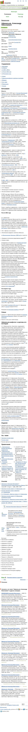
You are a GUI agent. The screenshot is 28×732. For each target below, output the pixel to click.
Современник (5, 112)
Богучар (10, 39)
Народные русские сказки (7, 438)
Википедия (14, 11)
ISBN (8, 528)
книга (17, 527)
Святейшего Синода (11, 204)
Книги (7, 16)
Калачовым (11, 144)
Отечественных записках (19, 112)
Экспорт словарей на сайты (5, 709)
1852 (16, 164)
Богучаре (18, 93)
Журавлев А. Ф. (19, 461)
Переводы (20, 14)
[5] (24, 342)
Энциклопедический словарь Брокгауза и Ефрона (13, 485)
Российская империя (13, 48)
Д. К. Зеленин (19, 374)
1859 (11, 174)
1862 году (4, 219)
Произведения (9, 55)
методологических (12, 371)
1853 (13, 169)
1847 (9, 112)
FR (26, 1)
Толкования (7, 14)
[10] (20, 415)
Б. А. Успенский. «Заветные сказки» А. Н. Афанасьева (14, 494)
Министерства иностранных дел (12, 123)
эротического (4, 301)
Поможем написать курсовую (14, 577)
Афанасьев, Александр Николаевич (9, 483)
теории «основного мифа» (13, 415)
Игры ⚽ (20, 16)
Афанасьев (11, 32)
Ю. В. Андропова (10, 286)
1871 (20, 42)
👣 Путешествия (3, 707)
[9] (7, 403)
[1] (8, 104)
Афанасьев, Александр (7, 689)
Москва (10, 46)
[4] (23, 309)
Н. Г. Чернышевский (6, 360)
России (24, 301)
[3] (14, 285)
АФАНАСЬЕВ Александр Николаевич (10, 593)
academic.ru (5, 2)
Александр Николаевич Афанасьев (13, 506)
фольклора (13, 59)
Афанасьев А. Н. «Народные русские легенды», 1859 (14, 499)
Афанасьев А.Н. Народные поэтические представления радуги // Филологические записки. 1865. (7, 454)
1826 (15, 37)
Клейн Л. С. (18, 472)
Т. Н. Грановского (23, 108)
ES (23, 1)
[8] (5, 397)
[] (11, 276)
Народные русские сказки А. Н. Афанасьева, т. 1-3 (13, 488)
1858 (21, 158)
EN (18, 1)
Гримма (7, 387)
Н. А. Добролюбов (16, 360)
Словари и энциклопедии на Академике (12, 5)
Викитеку (21, 515)
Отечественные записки (8, 164)
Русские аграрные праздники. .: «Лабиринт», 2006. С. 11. (7, 468)
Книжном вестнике (21, 242)
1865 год (18, 235)
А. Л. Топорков (9, 344)
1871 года (15, 305)
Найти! (24, 7)
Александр (3, 317)
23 (22, 56)
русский (3, 59)
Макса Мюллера (18, 387)
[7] (14, 368)
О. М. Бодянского (14, 108)
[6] (27, 354)
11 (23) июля (11, 37)
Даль (5, 579)
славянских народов (15, 61)
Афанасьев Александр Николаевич (10, 605)
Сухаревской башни (6, 134)
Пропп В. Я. (5, 466)
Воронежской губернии (16, 39)
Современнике (11, 140)
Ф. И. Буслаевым (5, 359)
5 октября (16, 42)
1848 (2, 114)
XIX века (17, 372)
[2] (24, 237)
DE (20, 1)
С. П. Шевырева (5, 108)
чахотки (7, 306)
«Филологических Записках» (9, 235)
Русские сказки (4, 439)
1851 (17, 155)
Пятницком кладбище (13, 309)
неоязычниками (5, 420)
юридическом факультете (16, 105)
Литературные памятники (18, 428)
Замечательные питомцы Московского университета (6, 448)
